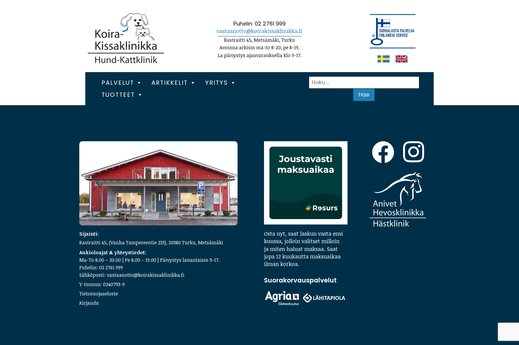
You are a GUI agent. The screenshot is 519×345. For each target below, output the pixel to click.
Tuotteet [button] (118, 94)
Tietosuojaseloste (98, 293)
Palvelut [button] (118, 82)
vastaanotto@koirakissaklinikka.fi (259, 31)
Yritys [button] (216, 82)
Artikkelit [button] (169, 82)
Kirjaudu (89, 303)
